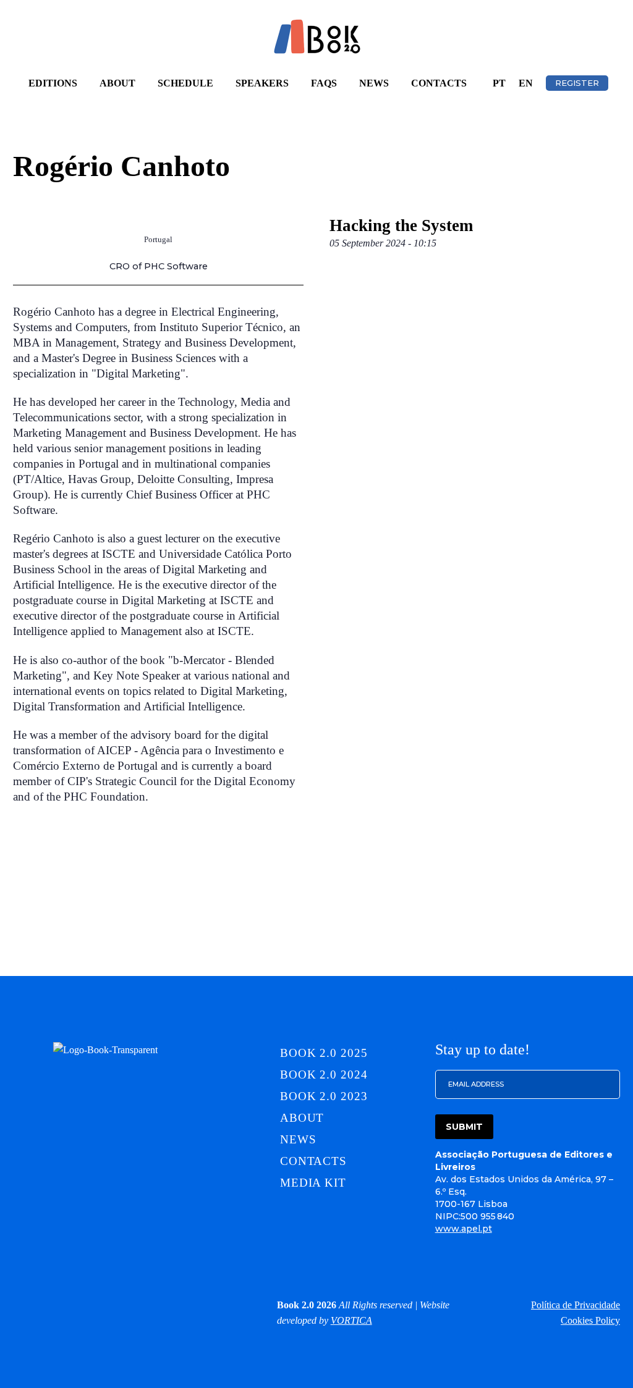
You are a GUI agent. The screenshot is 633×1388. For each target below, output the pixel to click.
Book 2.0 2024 (324, 1074)
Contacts (439, 83)
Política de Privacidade (575, 1305)
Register (577, 83)
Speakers (262, 83)
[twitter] (105, 1304)
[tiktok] (132, 1304)
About (117, 83)
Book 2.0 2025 (324, 1052)
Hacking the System (401, 225)
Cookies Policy (590, 1320)
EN (526, 83)
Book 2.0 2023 (324, 1096)
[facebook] (78, 1304)
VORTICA (351, 1320)
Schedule (185, 83)
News (374, 83)
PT (499, 83)
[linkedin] (24, 1304)
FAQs (324, 83)
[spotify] (160, 1304)
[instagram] (51, 1304)
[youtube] (187, 1304)
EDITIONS (52, 83)
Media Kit (313, 1182)
